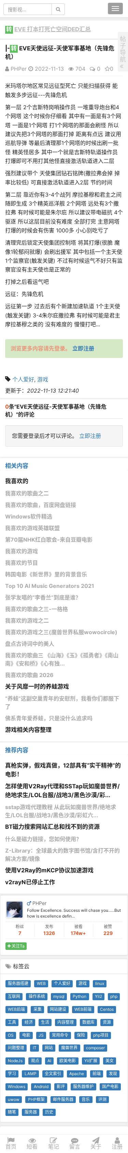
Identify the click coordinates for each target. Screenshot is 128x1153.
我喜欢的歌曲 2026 (29, 675)
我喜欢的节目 (21, 562)
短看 (32, 1146)
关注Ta (18, 946)
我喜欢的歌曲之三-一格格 (36, 609)
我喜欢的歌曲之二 (27, 493)
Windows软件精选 (28, 516)
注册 (117, 1146)
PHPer (18, 68)
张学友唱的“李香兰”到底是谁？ (43, 597)
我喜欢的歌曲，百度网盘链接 (40, 504)
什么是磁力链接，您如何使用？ (43, 839)
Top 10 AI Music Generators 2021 (49, 585)
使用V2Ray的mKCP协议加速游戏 (49, 870)
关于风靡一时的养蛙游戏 (37, 686)
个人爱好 (23, 379)
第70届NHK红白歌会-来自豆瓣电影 (49, 539)
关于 (95, 1146)
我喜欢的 (16, 481)
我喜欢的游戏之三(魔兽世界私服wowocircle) (61, 632)
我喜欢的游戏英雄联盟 (32, 528)
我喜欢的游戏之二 (27, 620)
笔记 (53, 1146)
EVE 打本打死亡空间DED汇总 (52, 29)
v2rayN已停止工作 (30, 882)
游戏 (42, 379)
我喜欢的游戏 (21, 551)
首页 (10, 1146)
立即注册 (90, 435)
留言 (74, 1146)
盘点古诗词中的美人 (29, 643)
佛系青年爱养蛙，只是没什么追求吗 (49, 718)
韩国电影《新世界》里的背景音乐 (46, 574)
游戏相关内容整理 (28, 729)
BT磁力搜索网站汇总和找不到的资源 (52, 826)
